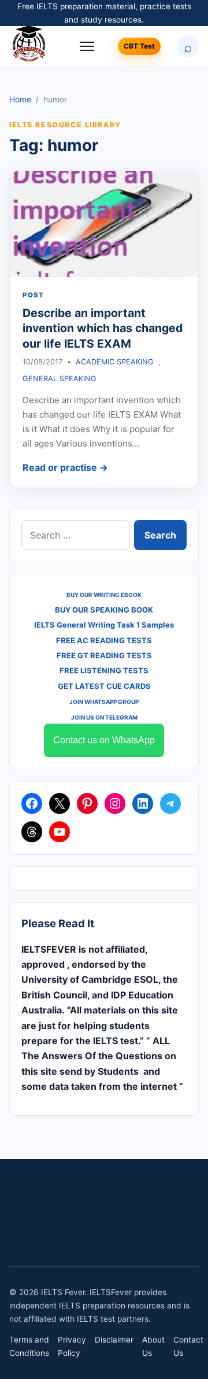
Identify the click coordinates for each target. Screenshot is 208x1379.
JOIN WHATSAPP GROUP (104, 701)
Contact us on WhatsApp (104, 740)
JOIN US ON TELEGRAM (104, 717)
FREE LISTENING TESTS (104, 670)
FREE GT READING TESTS (104, 655)
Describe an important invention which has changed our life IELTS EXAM (103, 328)
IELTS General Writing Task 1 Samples (104, 624)
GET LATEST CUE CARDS (104, 686)
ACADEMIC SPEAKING (115, 361)
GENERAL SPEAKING (59, 378)
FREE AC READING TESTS (104, 640)
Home (20, 99)
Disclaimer (114, 1339)
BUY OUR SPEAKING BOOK (104, 609)
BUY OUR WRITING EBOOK (104, 594)
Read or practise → (65, 467)
